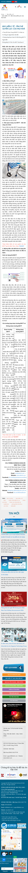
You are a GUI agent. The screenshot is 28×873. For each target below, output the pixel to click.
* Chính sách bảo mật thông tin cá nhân (11, 820)
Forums (13, 871)
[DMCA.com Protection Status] (21, 825)
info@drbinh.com (19, 473)
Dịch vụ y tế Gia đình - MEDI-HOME (14, 685)
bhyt (5, 500)
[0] (17, 7)
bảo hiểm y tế (19, 498)
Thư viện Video (14, 700)
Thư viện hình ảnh (14, 697)
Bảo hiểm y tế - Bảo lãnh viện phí (14, 678)
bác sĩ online (10, 498)
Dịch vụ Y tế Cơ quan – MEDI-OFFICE (14, 682)
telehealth (13, 506)
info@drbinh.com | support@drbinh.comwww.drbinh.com (12, 809)
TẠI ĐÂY (21, 246)
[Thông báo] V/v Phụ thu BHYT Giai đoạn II (13, 42)
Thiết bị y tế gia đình (14, 689)
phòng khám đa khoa (17, 504)
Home (2, 14)
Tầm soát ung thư (14, 693)
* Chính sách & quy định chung (8, 817)
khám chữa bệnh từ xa (14, 500)
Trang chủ (5, 871)
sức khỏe (6, 506)
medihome (6, 504)
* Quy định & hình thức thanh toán (9, 818)
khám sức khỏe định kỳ (15, 502)
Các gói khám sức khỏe (14, 674)
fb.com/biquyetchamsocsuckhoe (18, 477)
